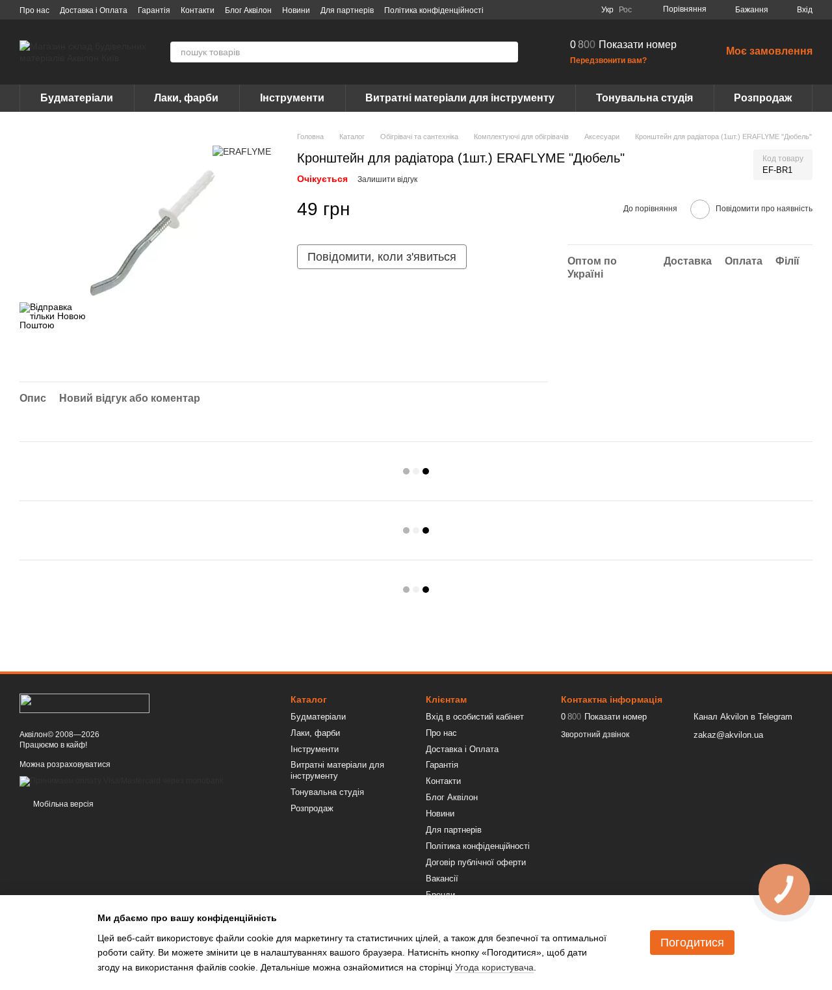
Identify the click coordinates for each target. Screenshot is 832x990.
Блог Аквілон (248, 10)
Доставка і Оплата (93, 10)
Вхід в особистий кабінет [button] (475, 717)
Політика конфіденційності (434, 10)
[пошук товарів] (507, 52)
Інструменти (292, 97)
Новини (296, 10)
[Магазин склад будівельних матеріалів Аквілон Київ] (85, 702)
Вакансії (442, 878)
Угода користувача (494, 967)
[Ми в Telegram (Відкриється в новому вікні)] (567, 10)
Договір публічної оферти (476, 862)
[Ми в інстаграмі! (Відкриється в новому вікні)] (552, 10)
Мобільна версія (62, 804)
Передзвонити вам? (608, 60)
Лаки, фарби (186, 97)
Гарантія (154, 10)
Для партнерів (347, 10)
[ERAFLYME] (241, 150)
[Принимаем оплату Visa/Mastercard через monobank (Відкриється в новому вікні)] (122, 780)
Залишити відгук (387, 179)
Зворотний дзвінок (595, 734)
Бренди (440, 895)
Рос (625, 10)
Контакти (197, 10)
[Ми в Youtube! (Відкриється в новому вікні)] (536, 10)
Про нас (34, 10)
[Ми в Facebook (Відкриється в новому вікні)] (520, 10)
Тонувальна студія (644, 97)
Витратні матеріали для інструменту (459, 97)
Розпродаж (763, 97)
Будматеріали (76, 97)
